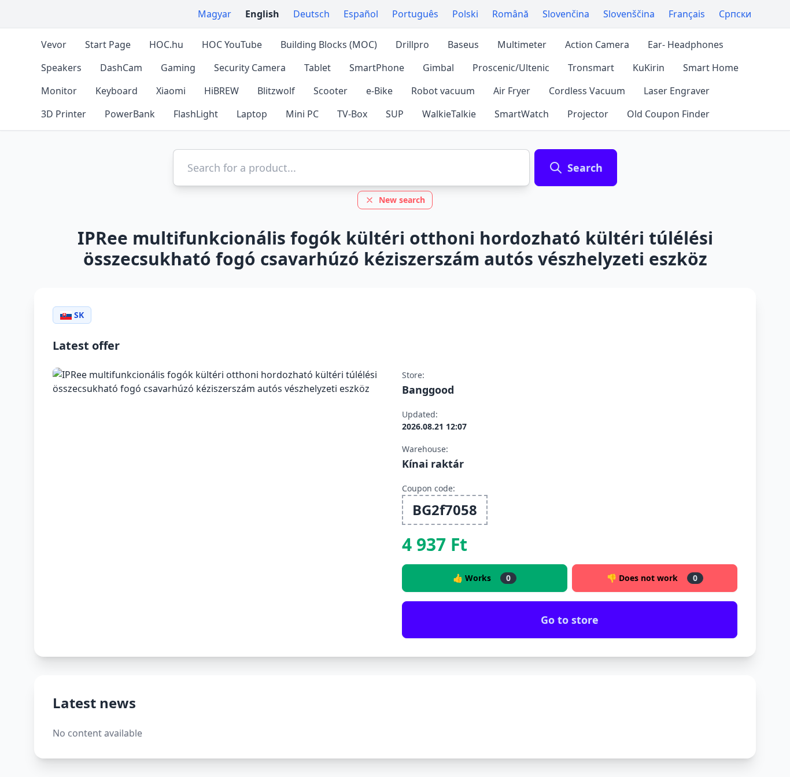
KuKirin (649, 67)
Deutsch (311, 14)
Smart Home (711, 67)
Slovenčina (565, 14)
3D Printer (63, 114)
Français (687, 14)
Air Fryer (511, 90)
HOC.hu (166, 44)
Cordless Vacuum (587, 90)
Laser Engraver (677, 90)
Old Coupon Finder (668, 114)
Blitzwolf (276, 90)
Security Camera (250, 67)
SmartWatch (521, 114)
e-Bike (379, 90)
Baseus (463, 44)
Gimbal (438, 67)
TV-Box (352, 114)
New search (402, 199)
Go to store (570, 620)
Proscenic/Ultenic (510, 67)
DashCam (121, 67)
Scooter (330, 90)
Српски (735, 14)
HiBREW (221, 90)
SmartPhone (376, 67)
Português (415, 14)
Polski (465, 14)
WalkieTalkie (449, 114)
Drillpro (412, 44)
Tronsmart (591, 67)
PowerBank (130, 114)
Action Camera (597, 44)
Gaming (178, 67)
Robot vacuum (443, 90)
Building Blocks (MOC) (328, 44)
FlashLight (195, 114)
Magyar (214, 14)
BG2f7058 (444, 509)
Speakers (61, 67)
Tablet (317, 67)
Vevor (54, 44)
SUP (395, 114)
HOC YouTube (232, 44)
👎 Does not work (652, 577)
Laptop (252, 114)
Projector (587, 114)
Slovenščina (629, 14)
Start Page (108, 44)
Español (361, 14)
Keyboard (116, 90)
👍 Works (482, 577)
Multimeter (522, 44)
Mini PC (302, 114)
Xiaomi (171, 90)
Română (510, 14)
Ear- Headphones (685, 44)
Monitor (59, 90)
